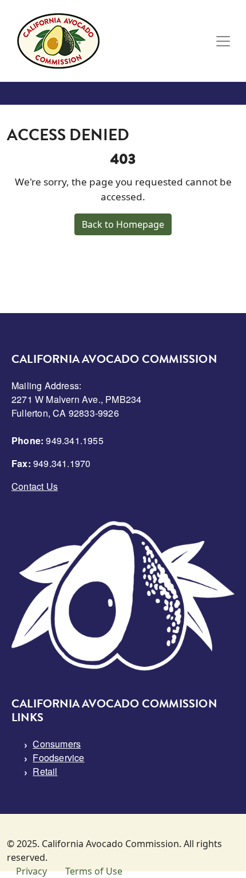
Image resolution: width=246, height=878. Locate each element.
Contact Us (34, 486)
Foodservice (58, 757)
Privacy (31, 871)
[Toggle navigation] (223, 41)
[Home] (58, 41)
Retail (45, 771)
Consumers (57, 743)
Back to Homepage (123, 224)
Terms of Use (93, 871)
